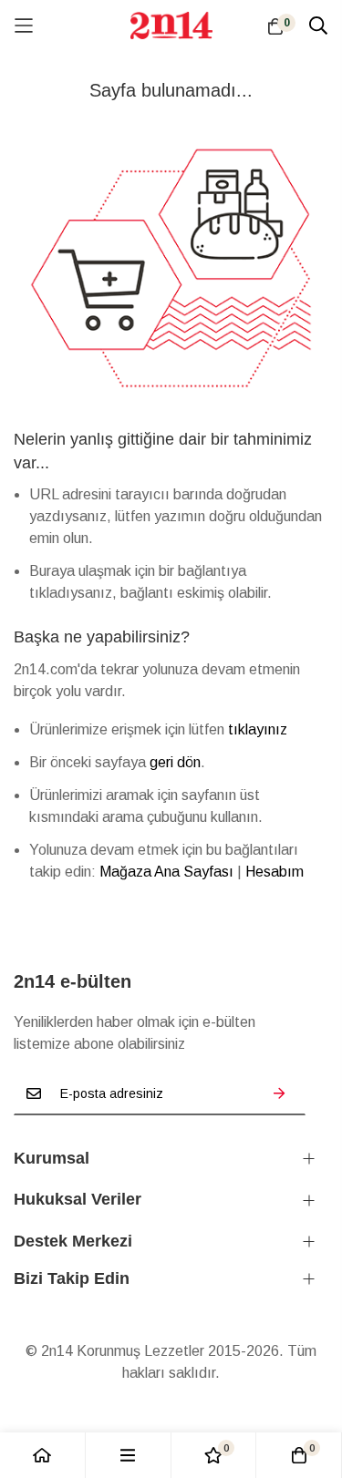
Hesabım (274, 871)
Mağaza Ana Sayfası (166, 871)
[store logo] (171, 25)
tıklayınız (257, 729)
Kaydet (279, 1094)
